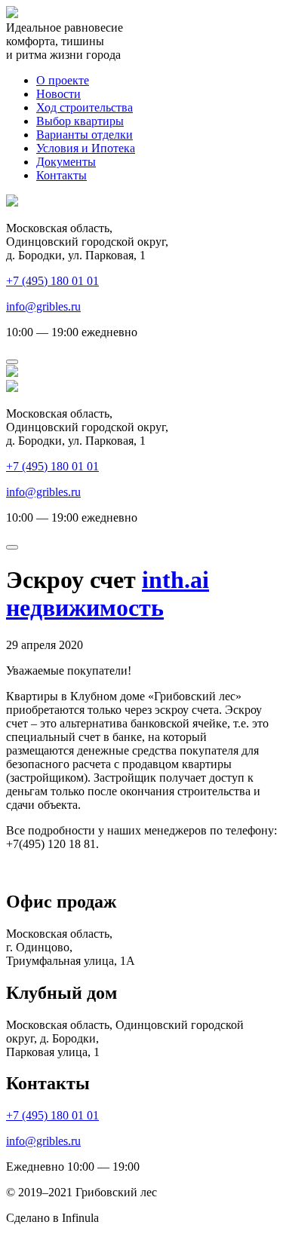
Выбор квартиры (80, 121)
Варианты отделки (84, 134)
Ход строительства (84, 107)
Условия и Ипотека (85, 148)
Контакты (61, 175)
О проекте (62, 80)
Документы (66, 161)
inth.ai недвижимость (107, 593)
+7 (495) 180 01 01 (52, 280)
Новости (58, 93)
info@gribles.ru (43, 306)
